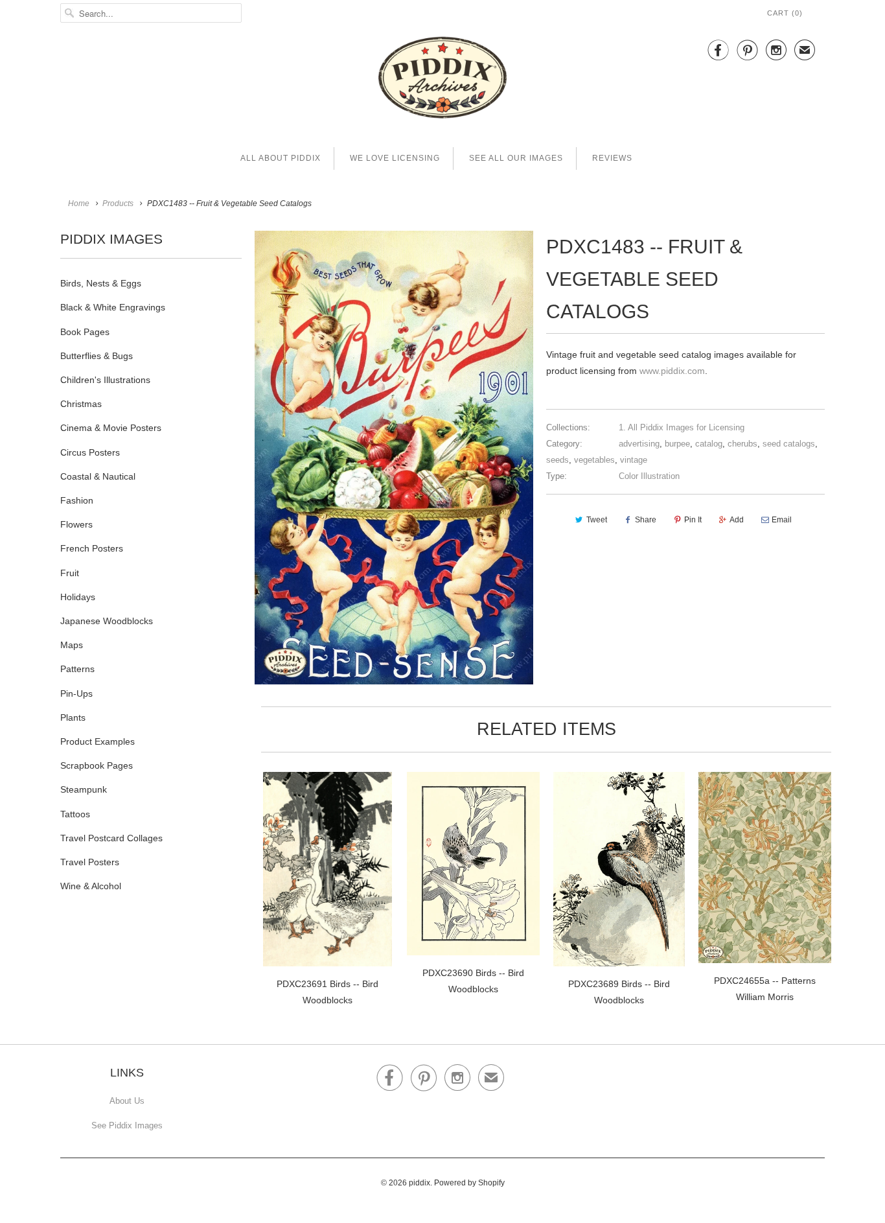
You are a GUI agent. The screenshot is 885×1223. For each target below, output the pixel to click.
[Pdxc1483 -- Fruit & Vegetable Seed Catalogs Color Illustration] (394, 457)
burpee (677, 443)
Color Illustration (649, 476)
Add (737, 519)
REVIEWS (612, 158)
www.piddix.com (672, 371)
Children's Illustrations (105, 380)
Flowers (76, 524)
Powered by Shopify (469, 1182)
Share (645, 519)
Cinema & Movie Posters (110, 428)
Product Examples (97, 741)
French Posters (91, 548)
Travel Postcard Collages (111, 838)
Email (782, 519)
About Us (126, 1101)
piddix (419, 1182)
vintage (633, 460)
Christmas (81, 404)
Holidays (77, 597)
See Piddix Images (127, 1125)
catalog (708, 443)
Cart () (785, 13)
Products (117, 203)
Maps (71, 645)
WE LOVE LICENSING (395, 158)
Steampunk (83, 789)
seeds (557, 460)
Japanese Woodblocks (106, 621)
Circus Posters (90, 452)
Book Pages (84, 332)
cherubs (742, 443)
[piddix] (442, 80)
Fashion (76, 500)
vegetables (594, 460)
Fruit (69, 573)
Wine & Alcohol (90, 886)
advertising (639, 443)
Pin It (693, 519)
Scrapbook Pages (96, 765)
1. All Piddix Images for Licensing (681, 427)
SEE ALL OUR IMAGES (516, 158)
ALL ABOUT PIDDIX (280, 158)
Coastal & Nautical (97, 476)
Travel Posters (89, 862)
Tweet (596, 519)
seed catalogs (789, 443)
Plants (73, 717)
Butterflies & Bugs (96, 356)
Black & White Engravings (112, 307)
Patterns (77, 669)
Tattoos (75, 814)
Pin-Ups (76, 693)
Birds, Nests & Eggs (100, 283)
